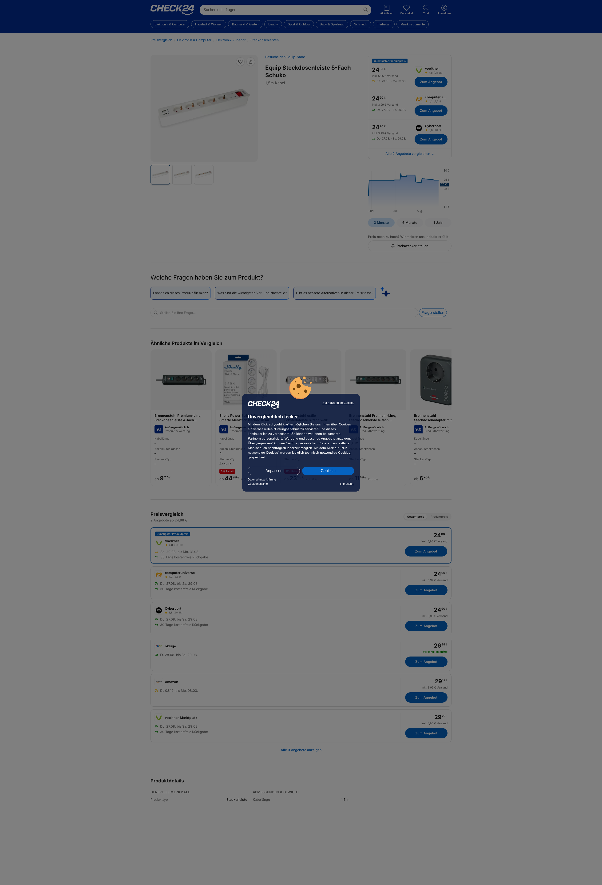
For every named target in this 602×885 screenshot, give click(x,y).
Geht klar (328, 471)
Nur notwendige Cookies (338, 402)
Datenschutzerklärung (262, 479)
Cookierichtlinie (258, 483)
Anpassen (273, 471)
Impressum (347, 483)
